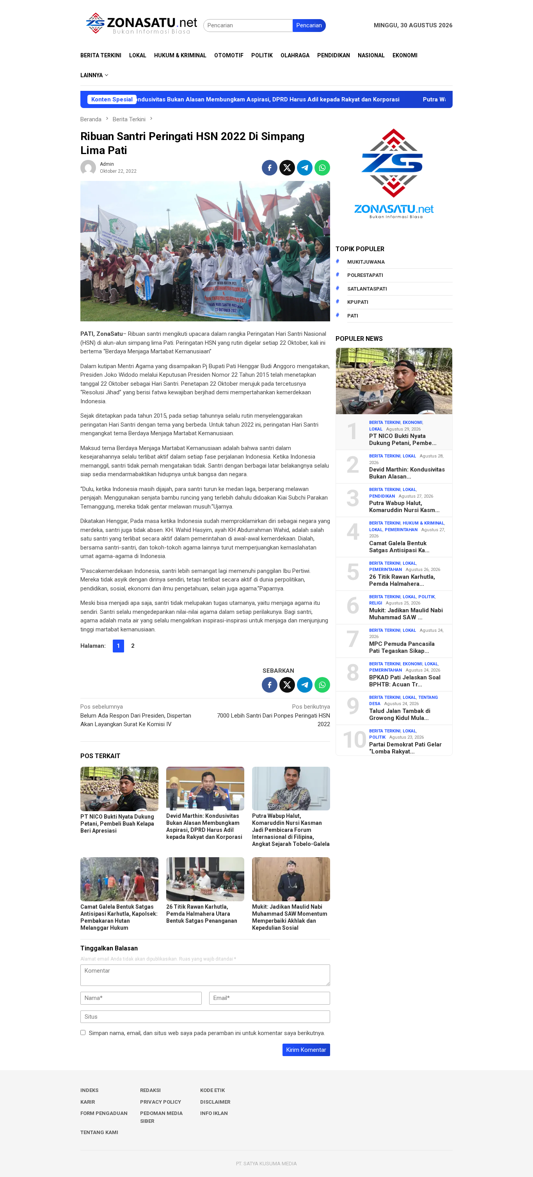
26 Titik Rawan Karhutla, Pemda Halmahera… (402, 580)
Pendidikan (382, 496)
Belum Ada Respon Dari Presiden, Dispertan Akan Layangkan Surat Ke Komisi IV (135, 715)
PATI (352, 316)
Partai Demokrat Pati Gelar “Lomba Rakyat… (405, 748)
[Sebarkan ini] (269, 167)
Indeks (89, 1090)
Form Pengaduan (104, 1113)
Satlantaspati (367, 289)
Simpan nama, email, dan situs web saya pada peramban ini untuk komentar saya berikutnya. (207, 1033)
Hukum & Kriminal (423, 523)
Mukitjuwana (366, 262)
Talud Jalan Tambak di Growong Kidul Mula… (399, 714)
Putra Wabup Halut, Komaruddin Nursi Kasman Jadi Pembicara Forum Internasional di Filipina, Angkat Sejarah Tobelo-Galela (291, 830)
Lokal (375, 429)
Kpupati (357, 302)
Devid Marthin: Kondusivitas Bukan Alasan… (407, 473)
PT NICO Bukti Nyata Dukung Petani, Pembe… (403, 440)
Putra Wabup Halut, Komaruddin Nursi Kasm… (404, 507)
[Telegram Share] (305, 167)
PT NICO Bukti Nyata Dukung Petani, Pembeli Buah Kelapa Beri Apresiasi (117, 824)
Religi (375, 603)
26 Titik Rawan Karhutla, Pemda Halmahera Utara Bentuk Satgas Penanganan (201, 914)
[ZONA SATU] (141, 24)
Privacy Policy (160, 1102)
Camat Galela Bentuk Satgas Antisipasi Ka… (399, 547)
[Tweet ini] (287, 167)
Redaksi (150, 1090)
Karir (87, 1102)
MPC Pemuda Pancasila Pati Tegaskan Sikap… (402, 647)
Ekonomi (412, 422)
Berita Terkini (384, 422)
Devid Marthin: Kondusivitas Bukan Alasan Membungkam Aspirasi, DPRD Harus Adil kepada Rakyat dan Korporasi (203, 99)
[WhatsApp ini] (322, 167)
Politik (426, 596)
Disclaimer (215, 1102)
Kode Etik (212, 1090)
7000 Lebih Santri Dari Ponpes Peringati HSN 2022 (273, 715)
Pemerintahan (401, 529)
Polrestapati (365, 275)
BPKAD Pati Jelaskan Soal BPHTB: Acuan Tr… (405, 681)
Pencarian (309, 25)
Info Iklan (214, 1113)
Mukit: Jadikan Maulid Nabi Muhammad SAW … (406, 614)
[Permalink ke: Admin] (88, 167)
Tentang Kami (99, 1132)
